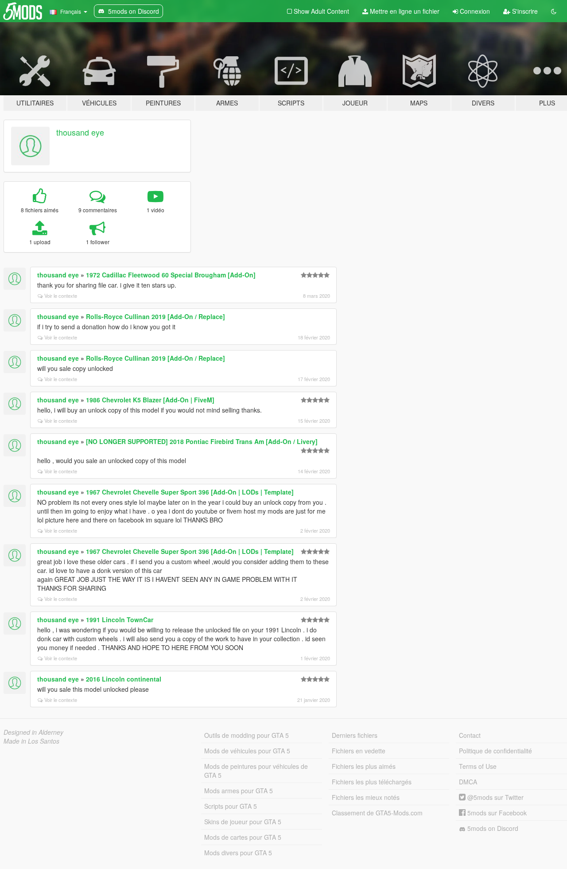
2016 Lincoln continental (123, 678)
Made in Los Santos (31, 741)
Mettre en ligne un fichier (403, 11)
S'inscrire (524, 11)
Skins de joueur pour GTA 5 (242, 821)
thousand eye (80, 132)
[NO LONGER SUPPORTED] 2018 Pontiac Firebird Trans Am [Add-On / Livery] (202, 441)
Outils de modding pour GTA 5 (246, 735)
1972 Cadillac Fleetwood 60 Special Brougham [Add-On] (171, 274)
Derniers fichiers (354, 735)
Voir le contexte (60, 295)
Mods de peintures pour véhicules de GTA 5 (256, 770)
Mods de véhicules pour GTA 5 (247, 750)
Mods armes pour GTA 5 (238, 790)
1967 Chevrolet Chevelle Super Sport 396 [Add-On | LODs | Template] (190, 491)
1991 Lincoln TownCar (119, 619)
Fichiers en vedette (358, 750)
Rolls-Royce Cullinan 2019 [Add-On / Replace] (155, 316)
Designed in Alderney (33, 732)
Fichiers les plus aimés (364, 766)
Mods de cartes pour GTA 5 (242, 837)
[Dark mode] (553, 11)
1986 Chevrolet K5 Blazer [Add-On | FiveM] (150, 399)
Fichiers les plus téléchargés (372, 781)
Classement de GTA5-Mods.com (377, 812)
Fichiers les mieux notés (366, 797)
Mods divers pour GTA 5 (238, 852)
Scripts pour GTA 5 (230, 806)
